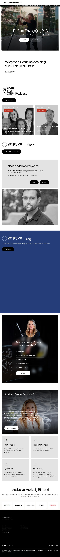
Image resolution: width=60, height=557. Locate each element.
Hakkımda (4, 526)
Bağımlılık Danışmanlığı (7, 528)
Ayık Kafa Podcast (6, 530)
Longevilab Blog (5, 532)
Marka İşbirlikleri (24, 528)
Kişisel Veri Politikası (30, 550)
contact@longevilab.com (7, 519)
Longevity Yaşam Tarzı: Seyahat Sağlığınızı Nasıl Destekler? (10, 290)
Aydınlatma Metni (48, 550)
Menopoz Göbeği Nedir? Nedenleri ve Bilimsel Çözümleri (49, 290)
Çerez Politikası (40, 550)
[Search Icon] (21, 2)
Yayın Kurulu (23, 526)
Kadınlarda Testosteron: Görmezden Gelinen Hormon (29, 290)
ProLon (22, 530)
